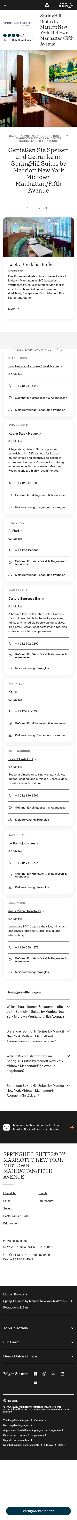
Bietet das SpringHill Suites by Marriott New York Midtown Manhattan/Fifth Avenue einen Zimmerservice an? (35, 1036)
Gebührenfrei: (26, 1254)
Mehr (11, 308)
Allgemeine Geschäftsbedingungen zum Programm (32, 1430)
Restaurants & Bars (16, 1216)
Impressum (46, 1200)
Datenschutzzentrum (15, 1435)
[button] (47, 5)
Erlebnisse (10, 1223)
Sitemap (48, 1445)
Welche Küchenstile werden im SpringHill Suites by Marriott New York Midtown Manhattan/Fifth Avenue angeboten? (35, 1063)
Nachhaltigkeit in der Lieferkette (21, 1445)
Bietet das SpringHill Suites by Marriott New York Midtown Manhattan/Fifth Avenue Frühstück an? (35, 1090)
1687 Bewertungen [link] (22, 39)
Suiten (7, 1208)
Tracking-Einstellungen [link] (16, 1420)
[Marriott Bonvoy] (63, 5)
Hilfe (60, 1445)
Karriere (38, 1420)
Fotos (6, 1200)
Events (43, 1193)
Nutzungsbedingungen (16, 1425)
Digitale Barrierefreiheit (16, 1440)
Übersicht (9, 1193)
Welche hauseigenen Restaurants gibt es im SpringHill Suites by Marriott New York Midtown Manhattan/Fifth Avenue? (35, 1011)
